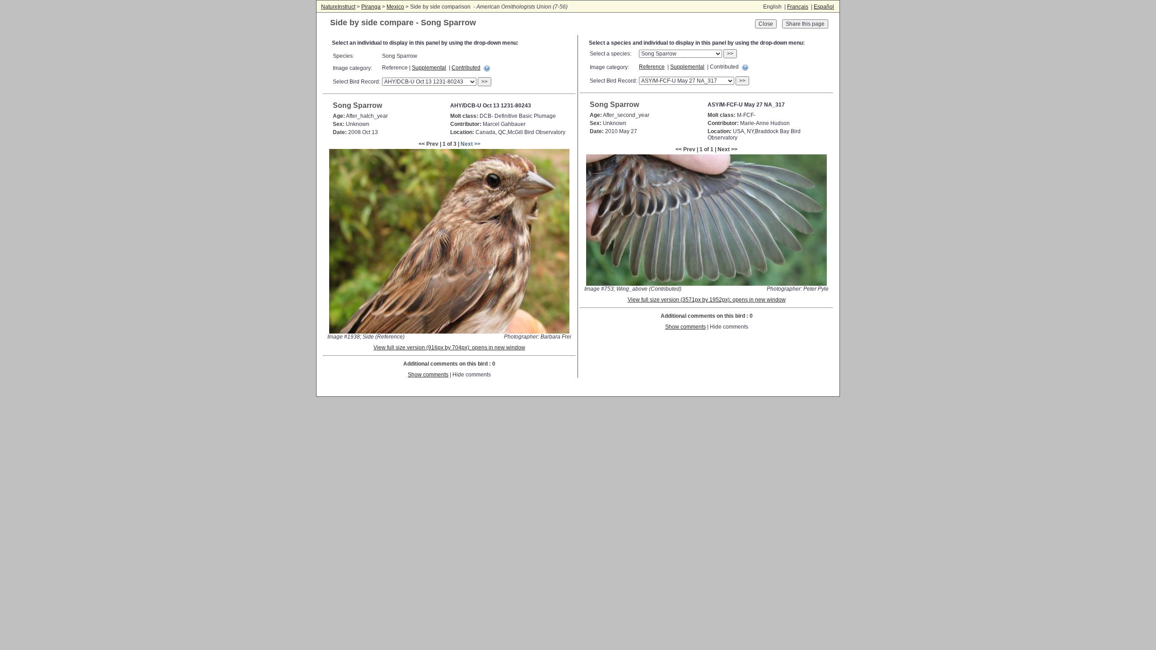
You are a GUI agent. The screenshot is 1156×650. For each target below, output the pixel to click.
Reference (652, 67)
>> (484, 82)
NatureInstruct (338, 7)
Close (766, 24)
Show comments (428, 374)
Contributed (466, 68)
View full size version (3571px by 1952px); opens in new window (707, 300)
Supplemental (429, 68)
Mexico (395, 7)
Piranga (371, 7)
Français (797, 7)
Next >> (470, 144)
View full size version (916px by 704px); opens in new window (449, 347)
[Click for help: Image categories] (486, 68)
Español (824, 7)
